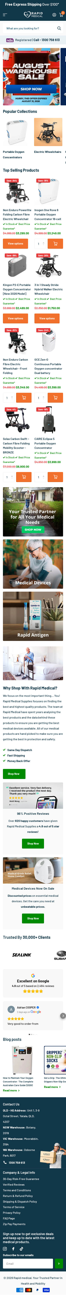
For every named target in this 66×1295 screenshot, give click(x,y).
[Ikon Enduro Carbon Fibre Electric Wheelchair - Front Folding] (17, 340)
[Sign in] (54, 14)
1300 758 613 (17, 1162)
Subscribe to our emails (18, 1255)
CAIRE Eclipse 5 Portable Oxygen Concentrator (45, 443)
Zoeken (59, 28)
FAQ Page (9, 1218)
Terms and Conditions (17, 1190)
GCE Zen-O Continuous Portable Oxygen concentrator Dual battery (48, 366)
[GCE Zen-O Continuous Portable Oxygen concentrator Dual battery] (48, 340)
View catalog (5, 14)
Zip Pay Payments (14, 1224)
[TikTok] (21, 1249)
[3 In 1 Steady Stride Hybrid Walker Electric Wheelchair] (48, 266)
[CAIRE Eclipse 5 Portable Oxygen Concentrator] (48, 420)
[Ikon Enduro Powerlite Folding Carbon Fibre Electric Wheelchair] (17, 191)
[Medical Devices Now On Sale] (33, 906)
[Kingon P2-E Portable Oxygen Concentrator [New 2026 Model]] (17, 266)
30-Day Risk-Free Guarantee (21, 1179)
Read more (10, 1090)
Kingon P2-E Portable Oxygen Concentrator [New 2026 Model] (17, 289)
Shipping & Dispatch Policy (20, 1201)
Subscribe (59, 1264)
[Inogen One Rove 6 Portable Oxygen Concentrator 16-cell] (48, 191)
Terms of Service (14, 1207)
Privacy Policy (12, 1212)
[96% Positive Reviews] (33, 831)
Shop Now (14, 773)
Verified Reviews (14, 1184)
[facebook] (13, 1248)
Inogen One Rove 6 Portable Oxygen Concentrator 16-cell (47, 214)
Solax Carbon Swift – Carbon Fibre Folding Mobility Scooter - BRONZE (16, 445)
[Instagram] (5, 1249)
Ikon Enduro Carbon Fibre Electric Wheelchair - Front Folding (15, 366)
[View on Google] (11, 1009)
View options (15, 243)
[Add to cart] (55, 244)
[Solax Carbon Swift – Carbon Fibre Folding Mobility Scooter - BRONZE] (17, 420)
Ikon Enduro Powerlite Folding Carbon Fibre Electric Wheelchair (17, 214)
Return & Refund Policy (18, 1195)
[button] (44, 240)
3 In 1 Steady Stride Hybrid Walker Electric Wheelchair (48, 289)
